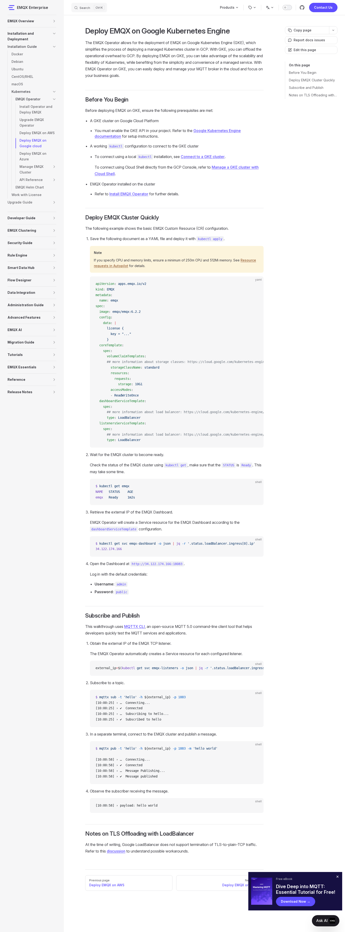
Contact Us (323, 7)
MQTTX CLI (134, 626)
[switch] (287, 7)
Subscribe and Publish (306, 88)
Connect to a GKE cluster (203, 156)
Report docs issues (309, 40)
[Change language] (270, 7)
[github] (302, 7)
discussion (116, 851)
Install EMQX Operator (128, 194)
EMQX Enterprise (32, 7)
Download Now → (295, 901)
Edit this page (305, 50)
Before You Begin (302, 73)
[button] (54, 21)
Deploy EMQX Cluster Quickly (312, 80)
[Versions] (252, 7)
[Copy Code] (256, 284)
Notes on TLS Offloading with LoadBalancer (313, 95)
